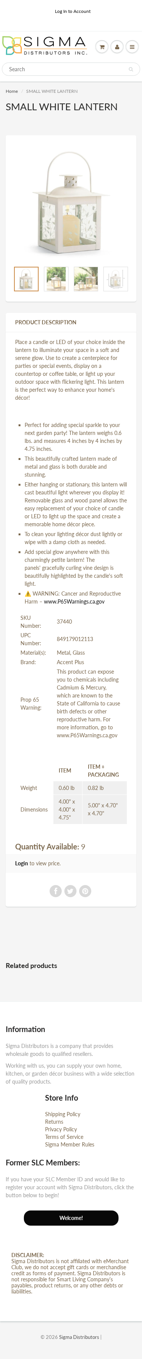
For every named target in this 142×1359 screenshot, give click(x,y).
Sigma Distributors (79, 1337)
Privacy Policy (61, 1129)
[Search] (130, 69)
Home (12, 91)
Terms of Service (64, 1137)
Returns (54, 1121)
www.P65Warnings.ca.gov (74, 601)
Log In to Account (73, 11)
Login (21, 863)
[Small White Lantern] (71, 202)
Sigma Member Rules (69, 1144)
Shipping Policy (62, 1114)
